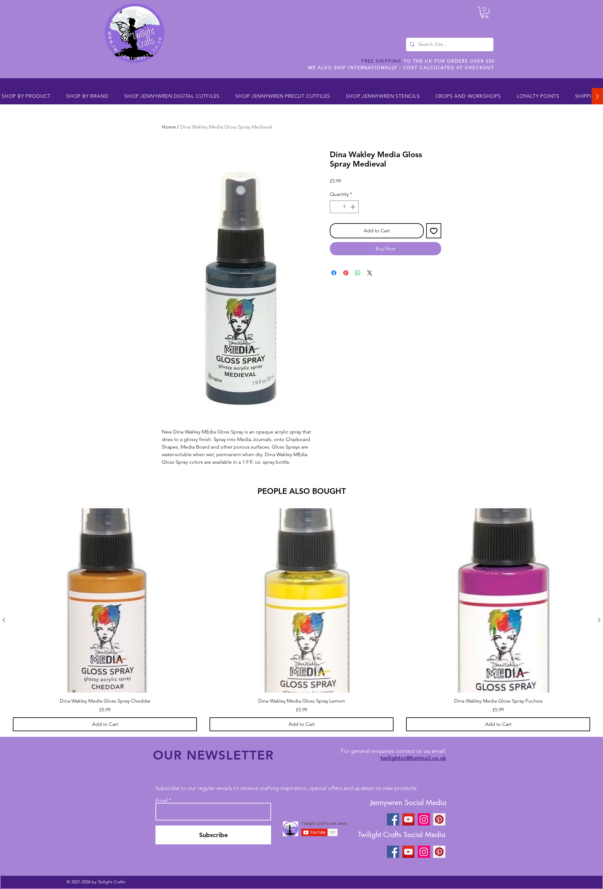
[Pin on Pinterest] (346, 273)
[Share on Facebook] (334, 273)
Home (169, 127)
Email (161, 800)
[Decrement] (335, 207)
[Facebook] (393, 819)
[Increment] (353, 207)
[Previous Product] (4, 620)
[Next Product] (599, 620)
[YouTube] (408, 819)
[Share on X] (369, 273)
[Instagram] (424, 819)
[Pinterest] (439, 819)
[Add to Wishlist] (433, 230)
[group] (301, 619)
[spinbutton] (344, 207)
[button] (485, 12)
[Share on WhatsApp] (357, 273)
